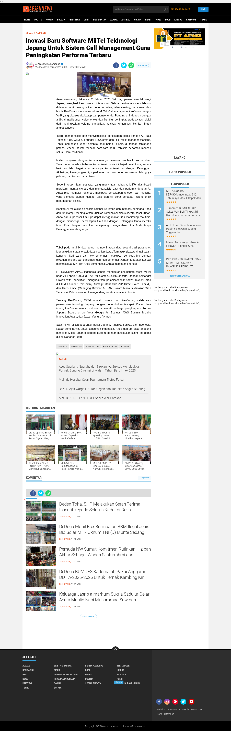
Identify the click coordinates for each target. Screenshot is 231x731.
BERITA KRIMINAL (63, 665)
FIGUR (57, 670)
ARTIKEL (125, 19)
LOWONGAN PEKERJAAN (66, 674)
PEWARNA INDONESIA (64, 679)
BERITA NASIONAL (94, 665)
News (25, 679)
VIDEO (158, 19)
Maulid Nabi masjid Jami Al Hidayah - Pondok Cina (182, 244)
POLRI (120, 679)
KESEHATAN (92, 346)
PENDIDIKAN (110, 346)
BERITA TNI (28, 670)
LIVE (203, 9)
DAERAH (41, 33)
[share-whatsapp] (131, 65)
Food (167, 19)
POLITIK (38, 19)
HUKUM (49, 19)
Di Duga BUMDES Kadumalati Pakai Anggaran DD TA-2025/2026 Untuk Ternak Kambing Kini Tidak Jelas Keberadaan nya (102, 577)
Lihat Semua (88, 616)
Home (27, 19)
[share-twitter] (124, 65)
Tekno (203, 19)
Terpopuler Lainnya (180, 276)
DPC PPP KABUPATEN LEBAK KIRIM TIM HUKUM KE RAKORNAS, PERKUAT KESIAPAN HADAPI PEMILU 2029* (183, 263)
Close (119, 682)
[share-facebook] (116, 65)
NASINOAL (191, 19)
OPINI (86, 19)
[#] (179, 38)
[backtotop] (115, 649)
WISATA (137, 19)
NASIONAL (122, 674)
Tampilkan (144, 478)
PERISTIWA (74, 19)
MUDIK (88, 674)
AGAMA (114, 19)
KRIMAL (178, 19)
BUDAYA (61, 19)
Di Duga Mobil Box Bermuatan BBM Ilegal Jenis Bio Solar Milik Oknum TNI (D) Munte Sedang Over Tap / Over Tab (104, 532)
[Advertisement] (88, 632)
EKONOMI (76, 346)
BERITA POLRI (123, 665)
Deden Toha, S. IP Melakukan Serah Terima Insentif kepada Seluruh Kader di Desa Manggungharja (99, 509)
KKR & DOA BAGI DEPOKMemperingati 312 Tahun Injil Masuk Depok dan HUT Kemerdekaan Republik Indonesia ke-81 (183, 194)
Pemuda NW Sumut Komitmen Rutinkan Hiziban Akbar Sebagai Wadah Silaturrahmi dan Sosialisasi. (105, 555)
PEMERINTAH (99, 19)
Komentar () (143, 65)
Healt (148, 19)
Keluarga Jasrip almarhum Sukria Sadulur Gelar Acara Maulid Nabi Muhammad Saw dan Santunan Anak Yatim (104, 600)
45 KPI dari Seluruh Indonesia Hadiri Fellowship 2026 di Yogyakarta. (183, 229)
